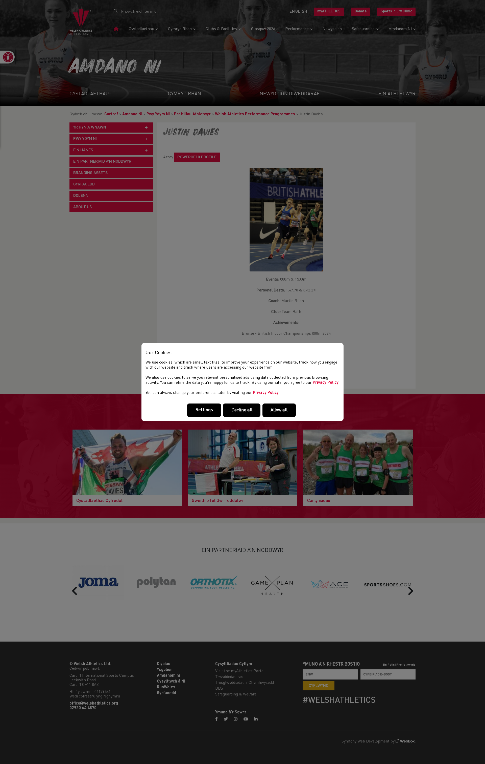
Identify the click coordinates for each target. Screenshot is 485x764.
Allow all (279, 410)
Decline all (241, 410)
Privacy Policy (325, 383)
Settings (204, 410)
